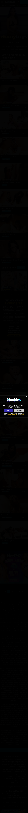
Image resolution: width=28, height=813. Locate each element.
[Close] (27, 397)
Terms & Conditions (12, 414)
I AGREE (8, 410)
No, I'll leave (15, 416)
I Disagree (19, 410)
